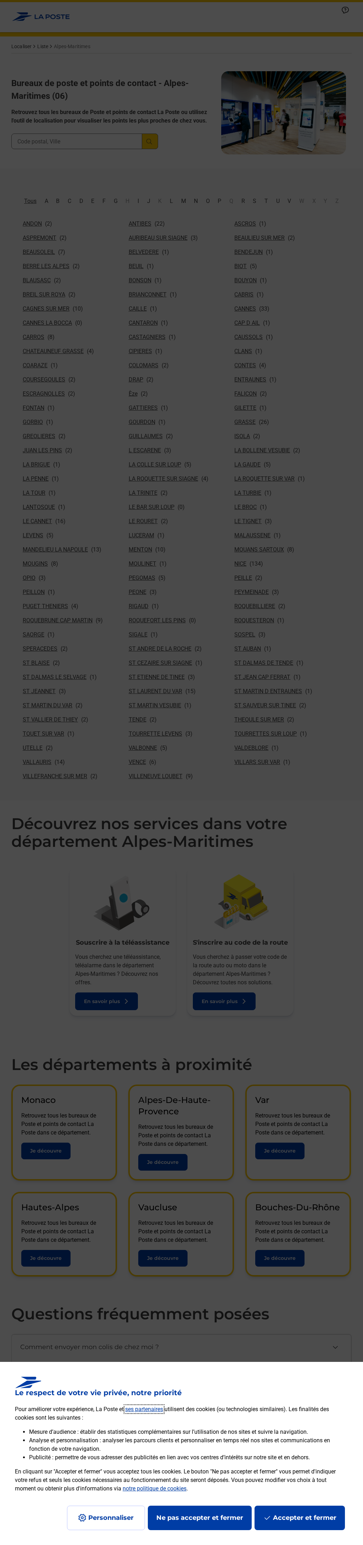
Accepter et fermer (304, 1518)
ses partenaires (144, 1409)
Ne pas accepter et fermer (199, 1518)
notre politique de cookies (154, 1488)
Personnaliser (111, 1518)
